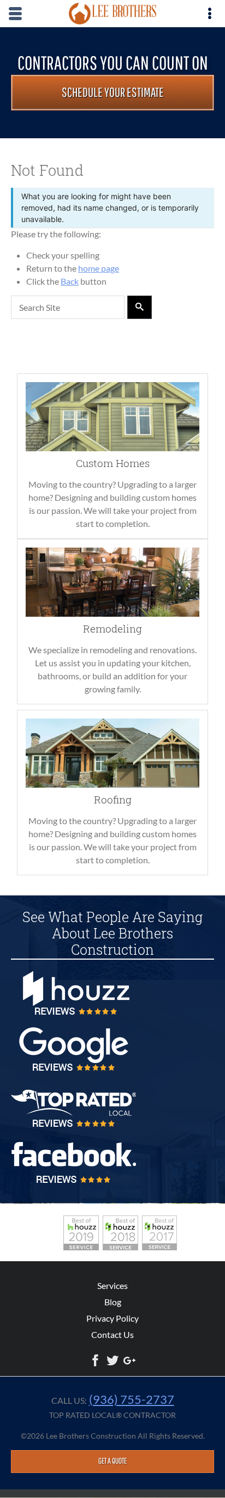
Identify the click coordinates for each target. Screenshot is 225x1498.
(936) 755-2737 (131, 1399)
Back (70, 281)
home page (98, 268)
